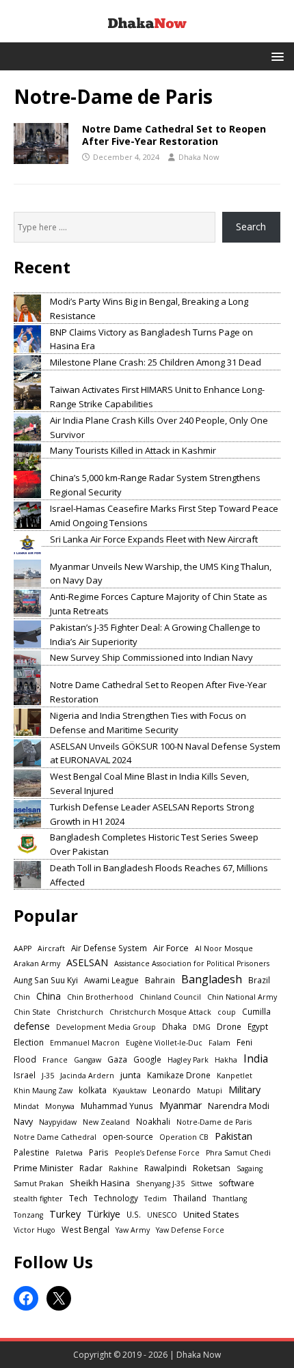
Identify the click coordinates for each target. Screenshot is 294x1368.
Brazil (259, 979)
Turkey (65, 1213)
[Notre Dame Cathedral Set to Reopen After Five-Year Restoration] (27, 691)
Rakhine (123, 1168)
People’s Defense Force (157, 1153)
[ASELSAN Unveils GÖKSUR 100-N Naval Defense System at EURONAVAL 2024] (27, 753)
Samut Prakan (39, 1183)
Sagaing (250, 1168)
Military (244, 1089)
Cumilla (256, 1011)
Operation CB (184, 1137)
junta (130, 1075)
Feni (244, 1042)
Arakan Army (37, 963)
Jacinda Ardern (87, 1075)
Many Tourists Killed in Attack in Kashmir (133, 450)
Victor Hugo (34, 1230)
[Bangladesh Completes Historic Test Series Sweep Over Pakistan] (27, 844)
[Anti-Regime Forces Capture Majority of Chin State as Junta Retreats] (27, 603)
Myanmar (180, 1105)
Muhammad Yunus (117, 1105)
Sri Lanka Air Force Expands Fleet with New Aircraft (154, 539)
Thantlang (230, 1198)
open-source (128, 1136)
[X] (58, 1298)
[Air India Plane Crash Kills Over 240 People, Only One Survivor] (27, 427)
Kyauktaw (129, 1090)
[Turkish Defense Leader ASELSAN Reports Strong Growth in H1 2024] (27, 813)
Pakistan (233, 1136)
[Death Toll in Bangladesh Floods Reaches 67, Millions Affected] (27, 874)
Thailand (189, 1197)
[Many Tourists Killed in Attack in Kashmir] (27, 457)
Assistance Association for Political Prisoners (191, 963)
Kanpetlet (234, 1075)
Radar (91, 1167)
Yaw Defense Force (190, 1230)
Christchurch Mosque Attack (160, 1012)
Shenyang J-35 (160, 1183)
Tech (78, 1197)
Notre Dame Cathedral (55, 1137)
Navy (23, 1121)
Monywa (60, 1106)
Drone (229, 1026)
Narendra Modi (238, 1106)
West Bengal (85, 1229)
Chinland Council (170, 997)
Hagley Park (188, 1060)
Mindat (26, 1106)
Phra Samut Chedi (238, 1153)
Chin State (32, 1012)
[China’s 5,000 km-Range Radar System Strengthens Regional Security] (27, 484)
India (255, 1058)
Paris (99, 1152)
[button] (275, 56)
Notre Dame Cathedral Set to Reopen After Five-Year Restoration (174, 135)
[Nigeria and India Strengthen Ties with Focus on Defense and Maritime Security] (27, 722)
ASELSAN (87, 962)
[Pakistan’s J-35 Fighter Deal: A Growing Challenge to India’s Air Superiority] (27, 634)
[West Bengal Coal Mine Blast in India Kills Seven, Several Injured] (27, 783)
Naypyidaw (58, 1122)
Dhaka (174, 1026)
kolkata (93, 1089)
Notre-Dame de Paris (214, 1122)
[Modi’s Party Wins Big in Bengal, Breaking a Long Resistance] (27, 308)
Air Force (171, 948)
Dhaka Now (198, 157)
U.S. (133, 1214)
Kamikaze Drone (179, 1074)
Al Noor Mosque (224, 948)
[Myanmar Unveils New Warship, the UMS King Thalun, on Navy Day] (27, 573)
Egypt (258, 1026)
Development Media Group (106, 1027)
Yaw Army (133, 1230)
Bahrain (160, 979)
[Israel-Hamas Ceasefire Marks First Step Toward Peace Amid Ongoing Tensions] (27, 515)
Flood (25, 1059)
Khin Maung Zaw (43, 1090)
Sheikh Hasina (100, 1183)
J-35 (48, 1075)
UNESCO (162, 1215)
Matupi (209, 1090)
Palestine (31, 1152)
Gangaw (87, 1060)
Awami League (111, 979)
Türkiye (103, 1213)
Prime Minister (43, 1168)
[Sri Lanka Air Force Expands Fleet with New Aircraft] (27, 546)
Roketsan (211, 1168)
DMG (202, 1027)
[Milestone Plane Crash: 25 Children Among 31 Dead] (27, 369)
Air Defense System (109, 947)
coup (226, 1012)
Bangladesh (211, 979)
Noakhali (153, 1121)
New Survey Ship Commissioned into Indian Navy (151, 657)
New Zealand (106, 1122)
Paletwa (69, 1153)
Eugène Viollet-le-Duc (164, 1043)
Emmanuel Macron (85, 1043)
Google (147, 1059)
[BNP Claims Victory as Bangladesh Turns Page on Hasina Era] (27, 339)
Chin (22, 997)
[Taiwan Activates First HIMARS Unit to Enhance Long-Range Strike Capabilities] (27, 396)
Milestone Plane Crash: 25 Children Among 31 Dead (155, 362)
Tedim (155, 1198)
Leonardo (171, 1089)
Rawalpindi (165, 1167)
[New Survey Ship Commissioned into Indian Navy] (27, 664)
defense (32, 1026)
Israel (25, 1074)
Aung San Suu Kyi (46, 979)
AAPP (22, 948)
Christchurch (80, 1012)
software (236, 1183)
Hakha (226, 1060)
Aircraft (51, 948)
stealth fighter (38, 1198)
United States (211, 1214)
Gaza (117, 1059)
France (55, 1060)
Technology (116, 1197)
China (48, 995)
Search (251, 226)
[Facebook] (26, 1298)
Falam (219, 1043)
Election (29, 1042)
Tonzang (28, 1215)
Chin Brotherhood (100, 997)
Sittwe (202, 1183)
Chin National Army (242, 997)
